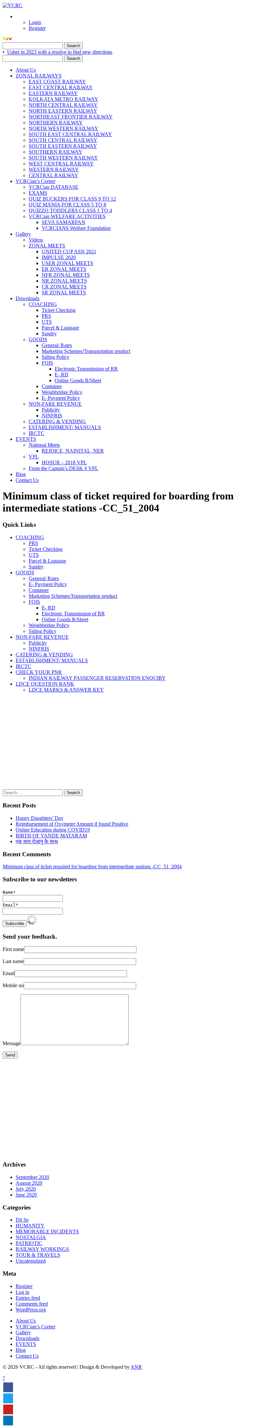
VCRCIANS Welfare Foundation (76, 228)
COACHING (43, 304)
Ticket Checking (59, 310)
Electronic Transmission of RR (86, 368)
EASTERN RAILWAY (53, 93)
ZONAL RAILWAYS (39, 75)
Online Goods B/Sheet (78, 380)
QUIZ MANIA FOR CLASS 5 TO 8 (67, 204)
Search (73, 45)
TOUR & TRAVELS (38, 1255)
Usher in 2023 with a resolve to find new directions (59, 52)
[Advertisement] (133, 743)
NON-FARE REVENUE (55, 404)
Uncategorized (31, 1261)
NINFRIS (52, 415)
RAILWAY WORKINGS (42, 1249)
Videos (36, 240)
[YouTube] (8, 1409)
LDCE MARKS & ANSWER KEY (66, 690)
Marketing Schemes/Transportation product (86, 351)
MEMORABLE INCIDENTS (47, 1231)
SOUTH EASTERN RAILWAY (63, 146)
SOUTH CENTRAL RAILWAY (63, 140)
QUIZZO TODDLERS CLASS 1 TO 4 (70, 210)
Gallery (23, 234)
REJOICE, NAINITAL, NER (73, 451)
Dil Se (22, 1220)
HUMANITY (30, 1225)
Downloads (27, 298)
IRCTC (36, 433)
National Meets (44, 445)
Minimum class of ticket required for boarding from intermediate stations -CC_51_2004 (92, 866)
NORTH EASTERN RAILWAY (63, 111)
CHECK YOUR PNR (39, 672)
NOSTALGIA (31, 1237)
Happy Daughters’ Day (39, 818)
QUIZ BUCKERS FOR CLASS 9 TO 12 (72, 199)
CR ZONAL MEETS (64, 286)
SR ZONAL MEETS (64, 292)
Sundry (49, 333)
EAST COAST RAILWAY (57, 81)
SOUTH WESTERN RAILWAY (63, 158)
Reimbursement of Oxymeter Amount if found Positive (72, 824)
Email (9, 973)
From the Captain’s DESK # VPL (63, 468)
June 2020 (26, 1194)
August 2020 (29, 1183)
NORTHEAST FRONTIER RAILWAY (71, 116)
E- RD (61, 374)
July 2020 (26, 1189)
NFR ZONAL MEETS (66, 275)
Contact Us (27, 480)
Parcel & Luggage (60, 327)
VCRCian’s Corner (35, 181)
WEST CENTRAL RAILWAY (61, 163)
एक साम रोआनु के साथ (37, 841)
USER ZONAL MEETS (67, 263)
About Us (26, 70)
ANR (136, 1367)
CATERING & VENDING (57, 421)
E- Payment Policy (61, 398)
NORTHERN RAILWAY (56, 122)
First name (13, 949)
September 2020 (32, 1177)
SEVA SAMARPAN (63, 222)
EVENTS (26, 439)
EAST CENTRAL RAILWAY (61, 87)
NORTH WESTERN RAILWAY (63, 128)
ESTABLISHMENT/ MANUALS (65, 427)
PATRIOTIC (29, 1243)
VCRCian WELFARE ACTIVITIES (67, 216)
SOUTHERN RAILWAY (55, 152)
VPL (34, 456)
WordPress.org (31, 1309)
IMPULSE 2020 (59, 257)
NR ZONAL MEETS (64, 281)
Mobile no (13, 985)
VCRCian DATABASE (53, 187)
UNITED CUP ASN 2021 (69, 251)
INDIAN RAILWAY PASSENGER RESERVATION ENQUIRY (97, 678)
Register (37, 28)
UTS (47, 322)
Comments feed (32, 1304)
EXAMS (38, 193)
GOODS (38, 339)
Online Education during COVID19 (53, 830)
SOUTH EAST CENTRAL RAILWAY (70, 134)
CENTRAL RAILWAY (53, 175)
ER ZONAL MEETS (64, 269)
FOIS (47, 363)
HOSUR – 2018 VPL (64, 462)
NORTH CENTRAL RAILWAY (63, 105)
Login (35, 22)
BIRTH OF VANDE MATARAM (51, 835)
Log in (22, 1292)
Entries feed (28, 1298)
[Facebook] (8, 1387)
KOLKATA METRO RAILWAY (63, 99)
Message (12, 1043)
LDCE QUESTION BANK (45, 684)
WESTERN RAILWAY (54, 169)
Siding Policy (55, 357)
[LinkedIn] (8, 1420)
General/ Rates (57, 345)
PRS (46, 316)
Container (52, 386)
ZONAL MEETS (47, 245)
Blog (21, 474)
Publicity (51, 410)
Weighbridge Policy (62, 392)
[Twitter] (8, 1398)
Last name (13, 961)
